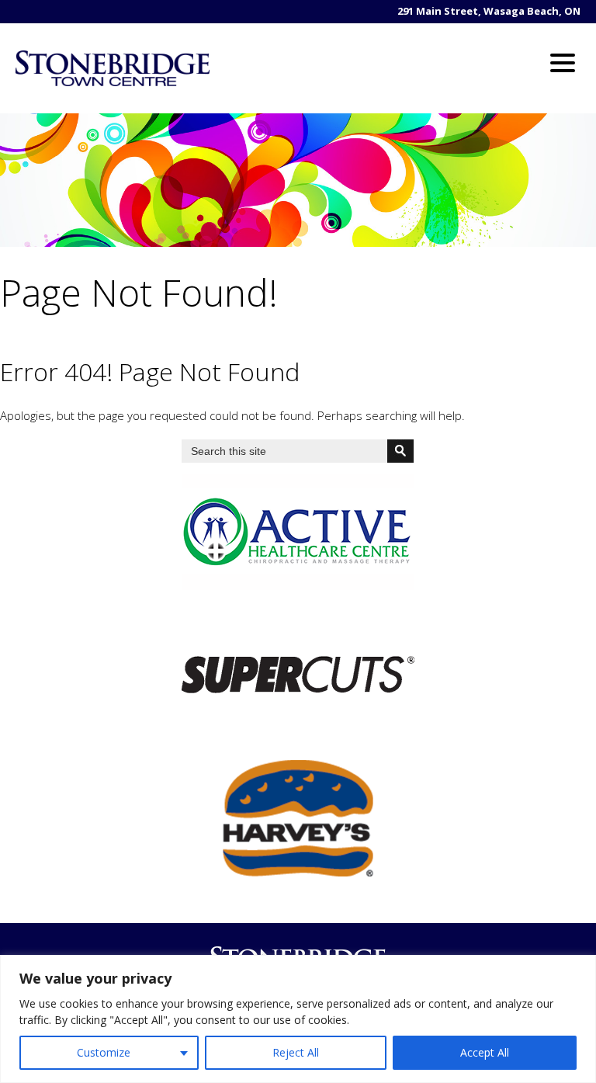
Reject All (295, 1052)
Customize (103, 1052)
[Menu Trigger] (563, 61)
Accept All (484, 1052)
